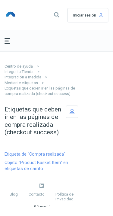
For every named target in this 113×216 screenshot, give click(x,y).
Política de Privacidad (64, 196)
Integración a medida (23, 77)
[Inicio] (18, 15)
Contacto (37, 194)
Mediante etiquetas (21, 83)
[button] (57, 15)
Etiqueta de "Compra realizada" (35, 154)
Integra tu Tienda (19, 71)
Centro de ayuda (19, 66)
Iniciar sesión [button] (84, 15)
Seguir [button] (72, 111)
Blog (14, 194)
